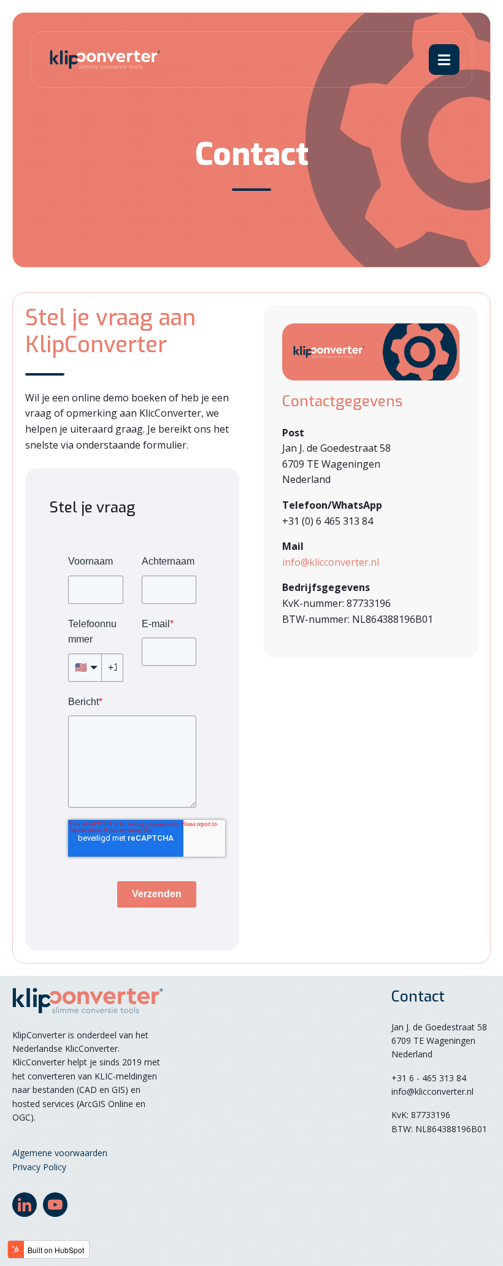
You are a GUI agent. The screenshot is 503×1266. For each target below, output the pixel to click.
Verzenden (157, 894)
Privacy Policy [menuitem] (39, 1167)
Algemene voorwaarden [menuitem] (59, 1153)
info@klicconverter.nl (330, 562)
